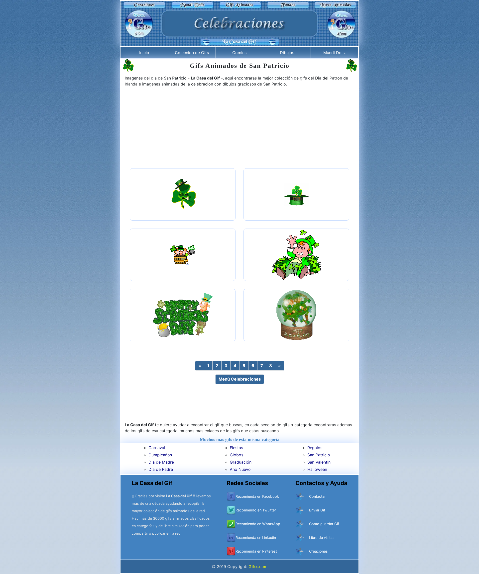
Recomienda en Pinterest (256, 551)
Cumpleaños (160, 454)
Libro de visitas (322, 537)
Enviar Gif (317, 510)
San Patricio (318, 454)
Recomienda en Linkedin (256, 537)
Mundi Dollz (334, 52)
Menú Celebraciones (240, 379)
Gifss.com (257, 566)
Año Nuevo (240, 469)
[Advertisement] (239, 128)
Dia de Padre (160, 469)
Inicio (144, 52)
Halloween (317, 469)
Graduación (240, 462)
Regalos (314, 447)
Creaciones (318, 551)
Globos (236, 454)
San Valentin (319, 462)
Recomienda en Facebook (257, 496)
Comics (239, 52)
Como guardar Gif (324, 524)
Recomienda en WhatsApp (258, 524)
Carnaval (156, 447)
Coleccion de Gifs (192, 52)
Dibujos (287, 52)
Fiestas (236, 447)
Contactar (317, 496)
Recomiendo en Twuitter (256, 510)
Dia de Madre (161, 462)
